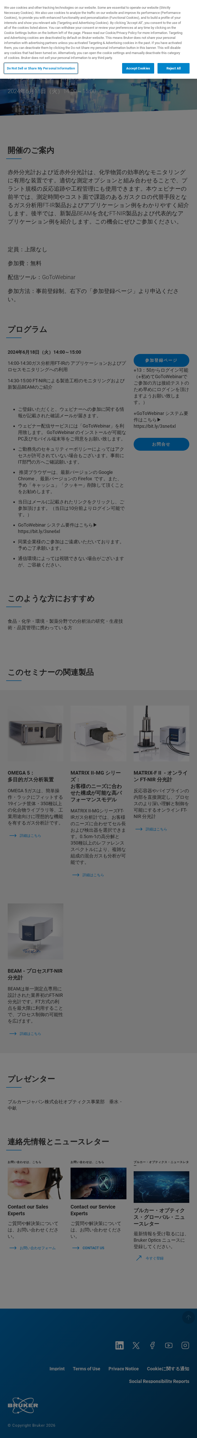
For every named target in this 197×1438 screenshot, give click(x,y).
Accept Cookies (138, 68)
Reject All (173, 68)
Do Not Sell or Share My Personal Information (41, 68)
